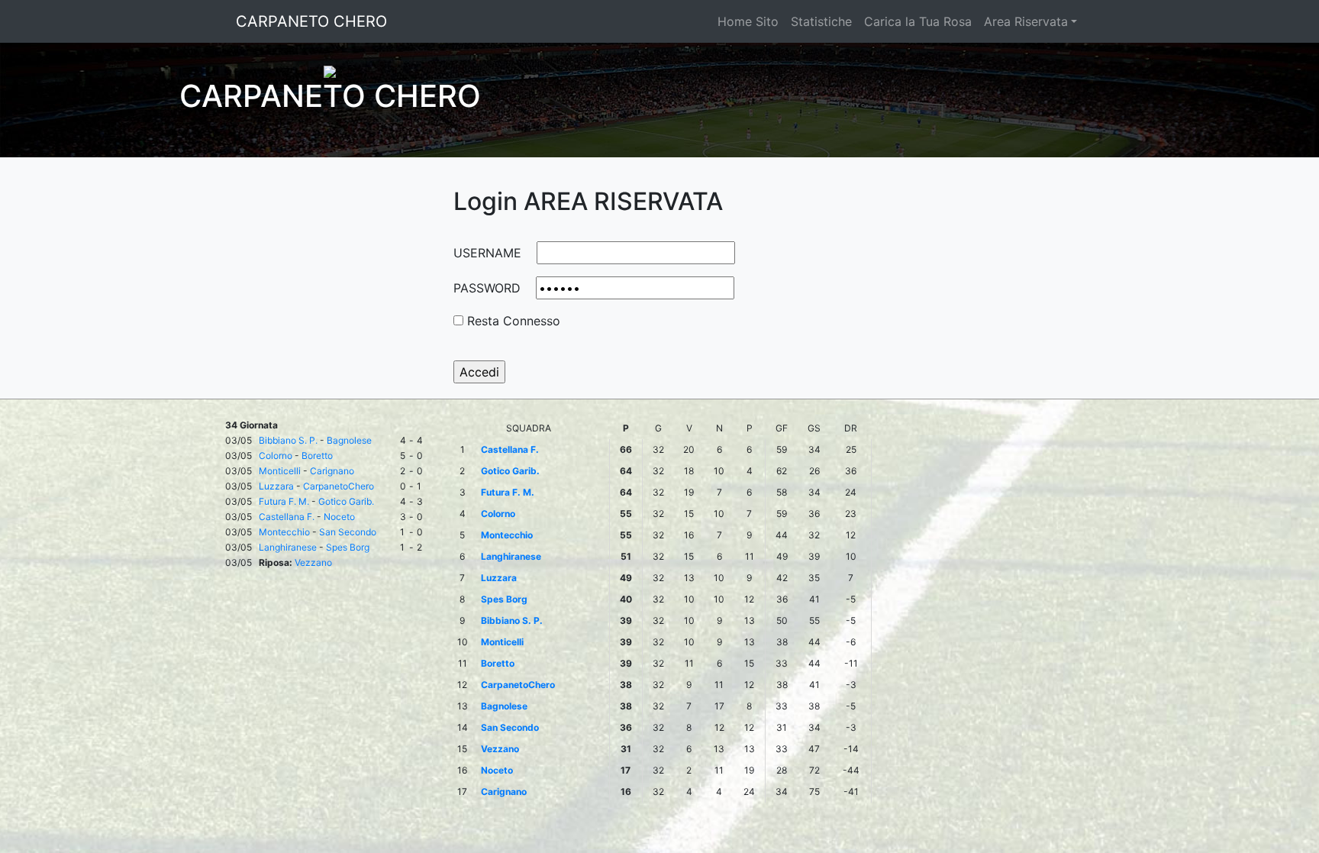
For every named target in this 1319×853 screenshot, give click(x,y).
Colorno (275, 455)
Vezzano (313, 562)
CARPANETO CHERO (311, 21)
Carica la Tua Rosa (918, 21)
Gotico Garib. (346, 501)
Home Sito (748, 21)
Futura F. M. (284, 501)
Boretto (317, 455)
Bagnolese (349, 440)
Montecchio (284, 532)
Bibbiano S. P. (288, 440)
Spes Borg (347, 547)
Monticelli (280, 471)
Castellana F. (286, 516)
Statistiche (821, 21)
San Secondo (347, 532)
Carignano (332, 471)
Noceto (339, 516)
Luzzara (276, 486)
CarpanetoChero (338, 486)
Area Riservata (1026, 21)
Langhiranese (288, 547)
